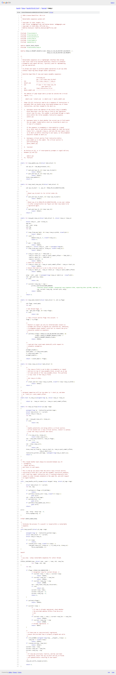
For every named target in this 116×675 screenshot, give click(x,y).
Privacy (15, 672)
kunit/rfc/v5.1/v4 (33, 8)
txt (109, 672)
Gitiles (10, 672)
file (51, 12)
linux (23, 8)
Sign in (112, 2)
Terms (19, 672)
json (113, 672)
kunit (18, 8)
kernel (44, 8)
